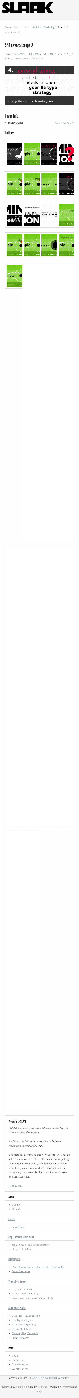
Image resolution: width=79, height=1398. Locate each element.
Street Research (20, 1337)
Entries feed (18, 1360)
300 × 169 (33, 54)
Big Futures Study (22, 1289)
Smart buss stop (21, 1271)
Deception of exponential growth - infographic (38, 1267)
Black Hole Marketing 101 (45, 27)
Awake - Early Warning (25, 1293)
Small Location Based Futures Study (32, 1298)
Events (11, 1219)
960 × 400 (20, 58)
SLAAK (16, 1209)
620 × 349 (48, 54)
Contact (16, 1204)
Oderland (42, 1386)
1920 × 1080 (36, 58)
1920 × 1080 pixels (64, 122)
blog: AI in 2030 (21, 1249)
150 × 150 (18, 54)
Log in (15, 1355)
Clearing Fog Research (25, 1333)
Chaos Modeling (21, 1329)
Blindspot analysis (22, 1320)
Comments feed (21, 1364)
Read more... (16, 1185)
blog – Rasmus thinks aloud (21, 1237)
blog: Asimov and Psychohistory (30, 1244)
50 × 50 (61, 54)
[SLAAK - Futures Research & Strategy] (28, 18)
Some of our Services (18, 1281)
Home (24, 27)
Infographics (14, 1259)
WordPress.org (20, 1368)
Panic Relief (19, 1227)
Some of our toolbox (17, 1308)
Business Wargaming (24, 1324)
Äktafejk (20, 1386)
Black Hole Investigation (26, 1315)
